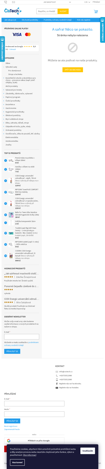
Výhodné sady (11, 67)
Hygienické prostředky (15, 112)
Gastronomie (11, 108)
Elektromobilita (12, 137)
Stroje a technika (15, 74)
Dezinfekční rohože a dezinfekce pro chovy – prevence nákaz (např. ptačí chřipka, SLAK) (21, 80)
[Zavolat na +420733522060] (8, 2)
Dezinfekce (10, 104)
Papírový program (13, 97)
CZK (86, 2)
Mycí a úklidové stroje (14, 119)
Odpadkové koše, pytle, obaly (18, 126)
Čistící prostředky (13, 101)
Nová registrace (10, 426)
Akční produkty (12, 86)
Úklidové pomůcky (13, 115)
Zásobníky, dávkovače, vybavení (19, 93)
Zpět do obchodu (73, 70)
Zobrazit (12, 49)
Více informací (29, 455)
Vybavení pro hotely (14, 90)
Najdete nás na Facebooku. (70, 383)
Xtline (8, 63)
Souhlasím (87, 450)
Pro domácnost (14, 70)
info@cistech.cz (65, 371)
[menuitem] (10, 20)
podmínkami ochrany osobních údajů (21, 344)
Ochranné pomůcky (13, 130)
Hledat (63, 11)
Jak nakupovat (49, 2)
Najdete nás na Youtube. (69, 387)
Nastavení (17, 462)
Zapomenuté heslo (12, 429)
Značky (8, 144)
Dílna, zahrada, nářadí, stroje (17, 122)
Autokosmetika (12, 141)
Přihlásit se (12, 351)
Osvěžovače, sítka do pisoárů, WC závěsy (23, 133)
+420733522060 (65, 375)
